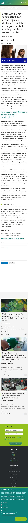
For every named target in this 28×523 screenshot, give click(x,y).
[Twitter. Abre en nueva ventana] (7, 40)
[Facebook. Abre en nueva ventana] (4, 40)
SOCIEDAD (14, 483)
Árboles (22, 329)
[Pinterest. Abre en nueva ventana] (13, 40)
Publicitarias (5, 507)
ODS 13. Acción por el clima (7, 326)
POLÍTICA (14, 468)
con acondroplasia (8, 78)
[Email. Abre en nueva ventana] (2, 40)
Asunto (2, 242)
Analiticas (5, 505)
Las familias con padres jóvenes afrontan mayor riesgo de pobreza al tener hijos (14, 396)
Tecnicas (5, 502)
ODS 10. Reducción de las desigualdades (11, 233)
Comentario (4, 248)
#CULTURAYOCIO (5, 235)
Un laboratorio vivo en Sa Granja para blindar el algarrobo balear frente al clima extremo (14, 317)
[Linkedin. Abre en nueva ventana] (10, 40)
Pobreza (23, 408)
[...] (14, 455)
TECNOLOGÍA (14, 474)
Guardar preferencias (9, 513)
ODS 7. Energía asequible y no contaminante (11, 367)
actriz (18, 235)
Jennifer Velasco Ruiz (6, 334)
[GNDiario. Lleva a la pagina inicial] (6, 3)
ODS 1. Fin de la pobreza (7, 404)
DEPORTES (14, 480)
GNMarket (14, 458)
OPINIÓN (14, 486)
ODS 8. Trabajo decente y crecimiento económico (13, 406)
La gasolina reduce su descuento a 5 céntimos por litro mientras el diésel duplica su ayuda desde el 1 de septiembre (14, 357)
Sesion (4, 510)
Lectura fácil (9, 60)
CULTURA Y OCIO (13, 8)
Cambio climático (5, 331)
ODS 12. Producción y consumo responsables (12, 369)
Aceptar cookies (20, 519)
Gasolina (3, 372)
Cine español (13, 235)
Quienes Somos (14, 452)
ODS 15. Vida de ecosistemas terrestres (10, 329)
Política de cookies (21, 499)
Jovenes (7, 410)
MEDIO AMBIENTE (5, 323)
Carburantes (8, 372)
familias (2, 410)
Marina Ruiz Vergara (6, 375)
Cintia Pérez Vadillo (5, 413)
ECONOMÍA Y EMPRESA (7, 364)
